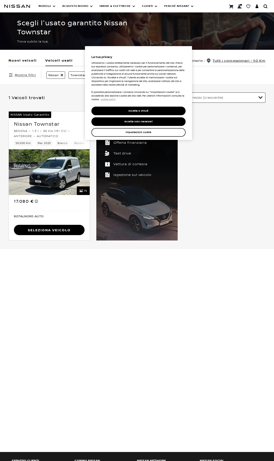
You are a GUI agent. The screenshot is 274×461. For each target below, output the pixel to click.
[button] (47, 6)
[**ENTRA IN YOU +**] (257, 6)
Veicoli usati (59, 60)
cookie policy (108, 99)
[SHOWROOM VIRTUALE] (248, 6)
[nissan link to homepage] (17, 6)
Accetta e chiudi (138, 110)
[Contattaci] (239, 6)
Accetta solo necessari (138, 121)
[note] (37, 201)
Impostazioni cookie (138, 132)
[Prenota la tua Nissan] (231, 6)
